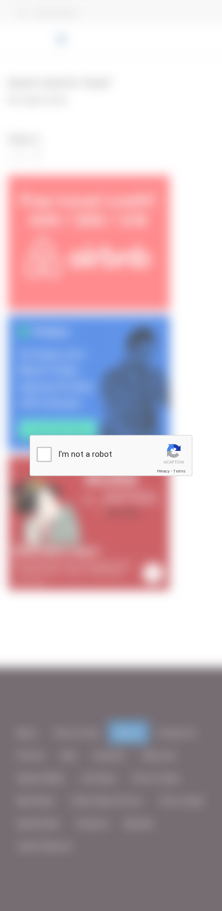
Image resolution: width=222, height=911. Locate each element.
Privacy (163, 471)
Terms (179, 471)
